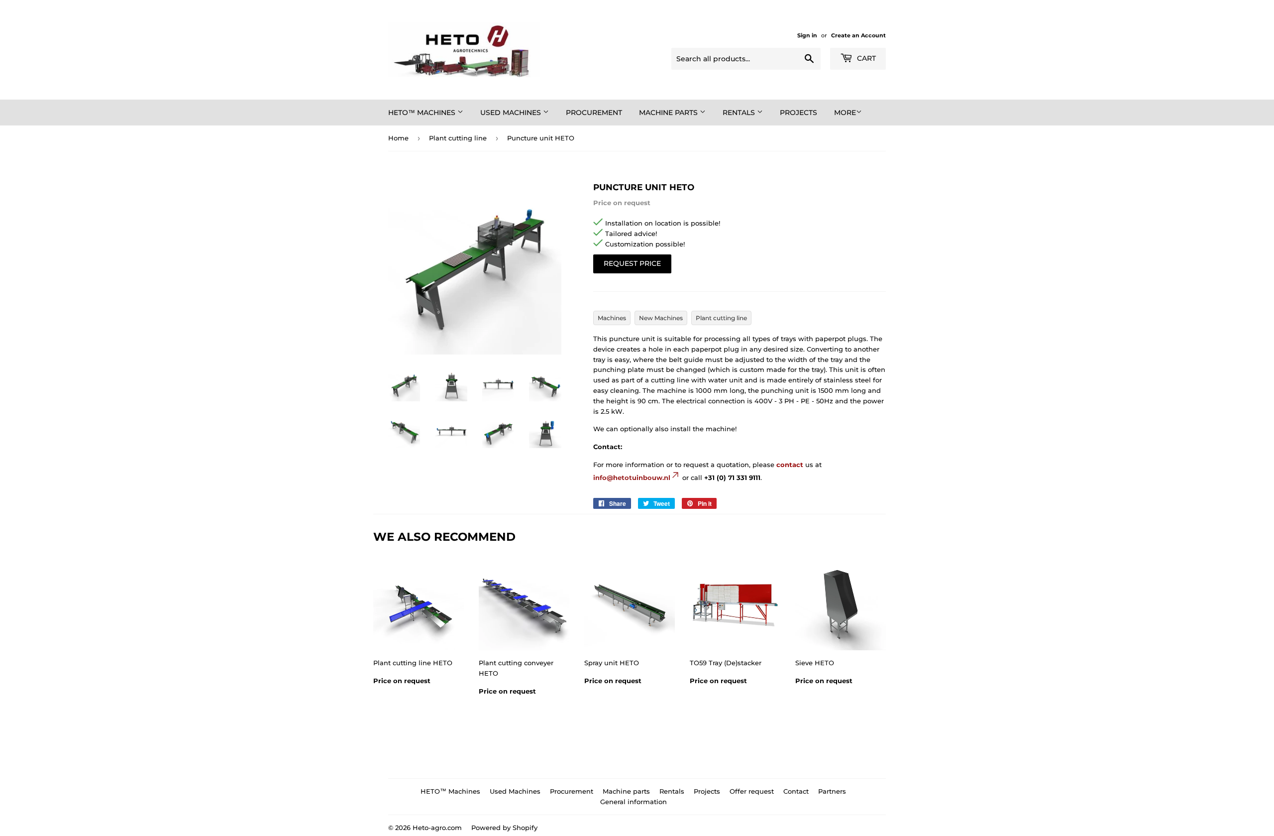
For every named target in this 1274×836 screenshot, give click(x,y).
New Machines (661, 318)
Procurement (594, 112)
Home (398, 138)
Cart (865, 58)
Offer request (752, 791)
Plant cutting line (458, 138)
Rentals (740, 112)
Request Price (632, 263)
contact (789, 465)
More (845, 112)
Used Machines (511, 112)
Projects (798, 112)
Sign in (807, 35)
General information (633, 802)
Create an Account (858, 35)
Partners (832, 791)
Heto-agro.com (437, 828)
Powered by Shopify (504, 828)
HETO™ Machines (422, 112)
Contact (796, 791)
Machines (612, 318)
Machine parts (669, 112)
